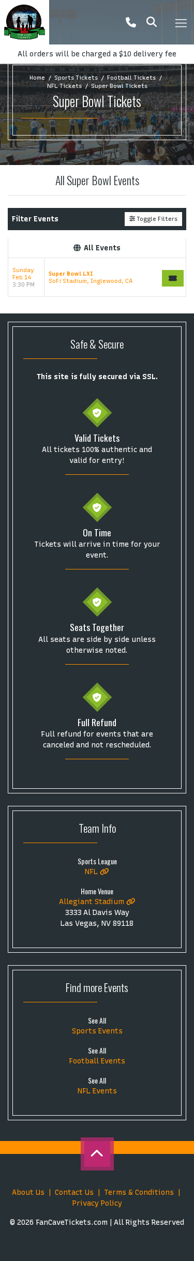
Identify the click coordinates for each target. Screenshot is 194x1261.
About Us (28, 1192)
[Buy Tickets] (173, 278)
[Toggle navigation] (180, 22)
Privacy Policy (97, 1203)
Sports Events (97, 1031)
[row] (97, 277)
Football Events (97, 1061)
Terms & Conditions (139, 1192)
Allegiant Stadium (92, 901)
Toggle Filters (156, 218)
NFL (92, 871)
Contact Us (74, 1192)
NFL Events (97, 1091)
